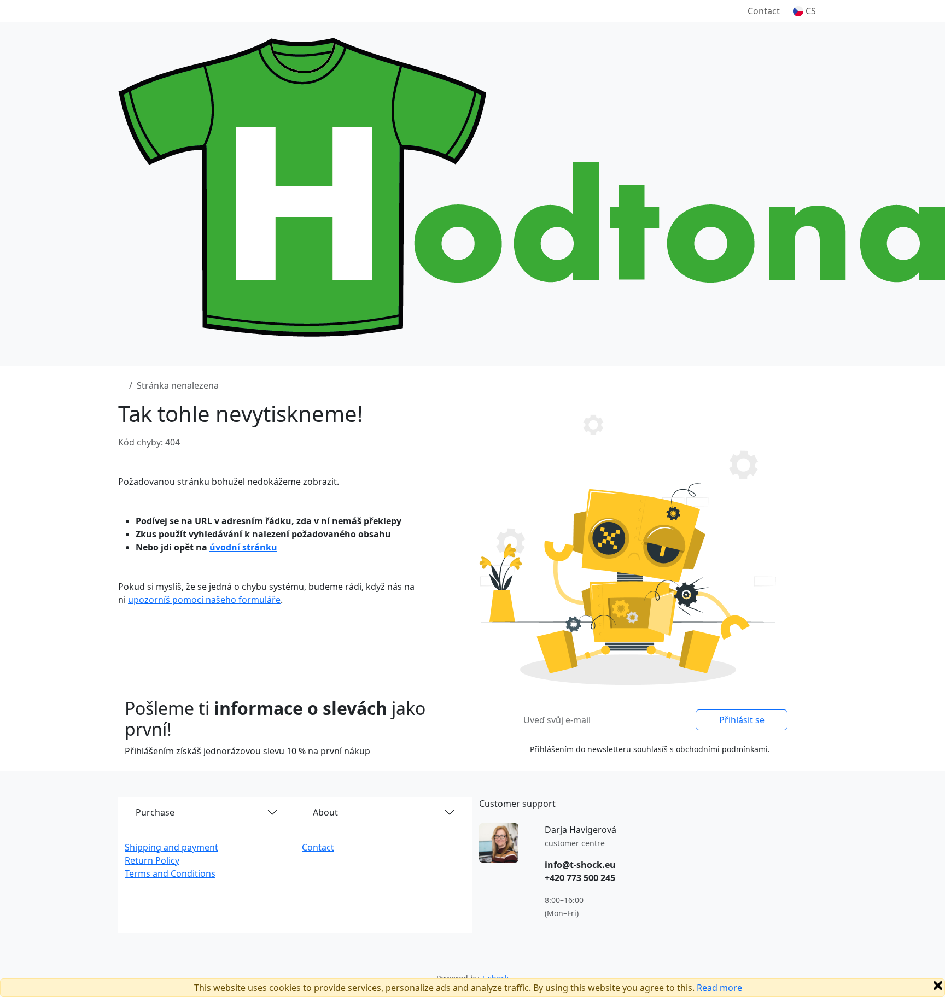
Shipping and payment (171, 847)
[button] (804, 11)
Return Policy (152, 860)
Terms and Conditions (170, 873)
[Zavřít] (938, 985)
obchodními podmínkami (722, 749)
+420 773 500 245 (580, 878)
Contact (764, 11)
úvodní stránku (243, 547)
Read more (719, 988)
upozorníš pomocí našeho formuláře (204, 600)
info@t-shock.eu (580, 865)
